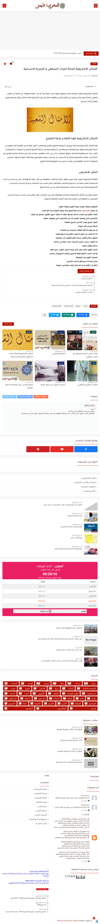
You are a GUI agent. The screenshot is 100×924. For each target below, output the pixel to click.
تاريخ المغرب (42, 806)
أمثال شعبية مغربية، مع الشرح (71, 740)
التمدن (83, 708)
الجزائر (43, 683)
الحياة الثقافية (41, 802)
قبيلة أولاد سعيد (76, 538)
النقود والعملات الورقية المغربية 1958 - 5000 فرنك (28, 898)
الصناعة (54, 698)
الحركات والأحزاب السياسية (85, 482)
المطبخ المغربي (86, 279)
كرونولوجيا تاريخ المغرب (37, 819)
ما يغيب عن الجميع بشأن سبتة (69, 628)
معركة (92, 698)
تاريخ (54, 688)
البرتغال (25, 698)
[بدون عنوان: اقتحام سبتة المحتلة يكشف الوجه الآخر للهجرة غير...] (91, 640)
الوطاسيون (51, 708)
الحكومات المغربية (88, 487)
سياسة (74, 683)
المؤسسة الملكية (87, 688)
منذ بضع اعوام (86, 276)
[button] (82, 315)
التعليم (53, 693)
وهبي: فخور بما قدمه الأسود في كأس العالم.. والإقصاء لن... (61, 661)
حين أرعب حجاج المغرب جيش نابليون (69, 650)
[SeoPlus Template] (96, 921)
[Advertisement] (50, 31)
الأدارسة (36, 703)
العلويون (38, 693)
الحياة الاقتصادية (40, 793)
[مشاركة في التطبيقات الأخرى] (45, 315)
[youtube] (62, 449)
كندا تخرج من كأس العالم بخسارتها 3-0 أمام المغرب (28, 883)
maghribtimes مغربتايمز (39, 871)
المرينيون (40, 698)
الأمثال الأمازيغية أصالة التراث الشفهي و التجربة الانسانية (72, 285)
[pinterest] (38, 449)
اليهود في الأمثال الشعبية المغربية (69, 751)
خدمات (10, 693)
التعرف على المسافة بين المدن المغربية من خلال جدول (63, 505)
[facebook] (86, 449)
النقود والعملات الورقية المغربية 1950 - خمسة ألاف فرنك (26, 912)
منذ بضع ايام (76, 625)
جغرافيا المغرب (41, 810)
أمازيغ (78, 306)
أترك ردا (84, 801)
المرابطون (11, 698)
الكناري (62, 703)
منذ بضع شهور (76, 546)
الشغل (68, 698)
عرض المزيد (8, 324)
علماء (23, 703)
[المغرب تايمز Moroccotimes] (50, 6)
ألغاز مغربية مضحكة (75, 516)
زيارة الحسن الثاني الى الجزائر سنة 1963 (66, 53)
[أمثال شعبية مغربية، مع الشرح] (91, 741)
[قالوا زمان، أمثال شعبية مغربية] (91, 730)
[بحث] (4, 6)
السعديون (19, 708)
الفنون (25, 688)
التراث (94, 64)
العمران (49, 703)
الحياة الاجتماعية (40, 789)
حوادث (10, 688)
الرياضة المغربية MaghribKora (37, 881)
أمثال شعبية (68, 306)
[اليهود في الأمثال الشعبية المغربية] (91, 752)
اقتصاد (27, 683)
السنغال (76, 703)
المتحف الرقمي (41, 815)
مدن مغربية (89, 693)
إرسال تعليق (89, 405)
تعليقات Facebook (25, 396)
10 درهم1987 (41, 905)
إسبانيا (68, 688)
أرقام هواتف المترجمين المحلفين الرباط (68, 549)
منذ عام (88, 283)
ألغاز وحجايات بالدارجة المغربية (71, 527)
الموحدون (90, 703)
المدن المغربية (41, 823)
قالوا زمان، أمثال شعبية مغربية (69, 730)
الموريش (10, 703)
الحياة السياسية (41, 798)
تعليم (80, 698)
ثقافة (59, 683)
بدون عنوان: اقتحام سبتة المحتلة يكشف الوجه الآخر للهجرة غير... (59, 639)
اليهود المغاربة (70, 693)
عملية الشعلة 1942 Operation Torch (69, 762)
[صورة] (91, 506)
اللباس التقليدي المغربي (83, 292)
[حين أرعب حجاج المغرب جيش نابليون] (91, 651)
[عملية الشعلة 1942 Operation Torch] (91, 763)
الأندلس (39, 688)
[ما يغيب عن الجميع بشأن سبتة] (91, 629)
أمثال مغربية (57, 306)
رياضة (90, 683)
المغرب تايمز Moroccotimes (67, 921)
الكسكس (86, 211)
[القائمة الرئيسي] (96, 6)
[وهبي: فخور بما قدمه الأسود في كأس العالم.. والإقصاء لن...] (91, 662)
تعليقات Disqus (9, 396)
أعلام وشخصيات (89, 491)
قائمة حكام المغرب (88, 478)
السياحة (11, 683)
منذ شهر (77, 647)
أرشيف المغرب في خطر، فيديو (53, 385)
